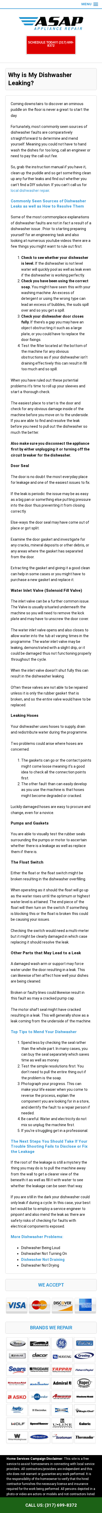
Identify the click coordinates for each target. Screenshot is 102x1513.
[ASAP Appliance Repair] (51, 23)
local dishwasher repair (30, 190)
